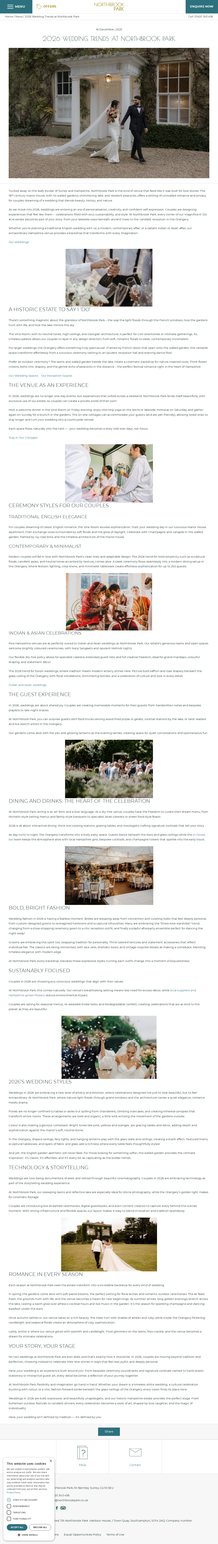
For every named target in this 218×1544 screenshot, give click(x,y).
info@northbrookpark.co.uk (69, 1500)
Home (9, 16)
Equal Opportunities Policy (82, 1534)
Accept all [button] (17, 1527)
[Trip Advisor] (63, 1508)
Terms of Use (115, 1534)
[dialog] (28, 1499)
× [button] (50, 1461)
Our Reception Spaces (56, 375)
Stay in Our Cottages (23, 437)
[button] (29, 1535)
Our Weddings (19, 242)
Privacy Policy (13, 1492)
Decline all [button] (40, 1527)
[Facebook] (57, 1508)
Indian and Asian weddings (27, 685)
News (18, 16)
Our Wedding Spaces (23, 375)
